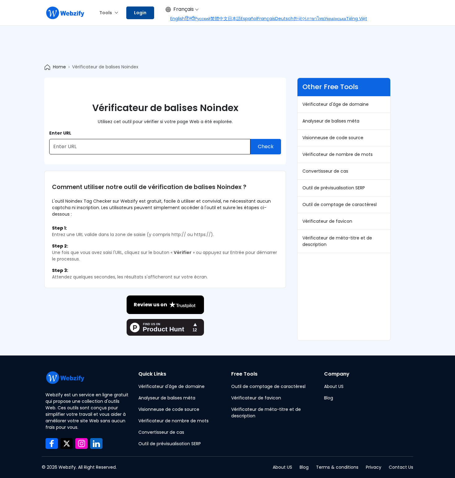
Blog (328, 398)
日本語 (234, 18)
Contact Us (401, 467)
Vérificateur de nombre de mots (337, 154)
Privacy (373, 467)
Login (140, 13)
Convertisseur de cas (325, 171)
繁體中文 (219, 18)
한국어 (299, 18)
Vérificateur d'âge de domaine (335, 104)
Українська (335, 18)
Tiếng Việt (356, 18)
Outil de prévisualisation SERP (333, 188)
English (177, 18)
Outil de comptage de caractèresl (339, 204)
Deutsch (284, 18)
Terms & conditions (337, 467)
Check (266, 146)
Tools (105, 13)
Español (249, 18)
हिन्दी (189, 18)
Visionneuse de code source (332, 138)
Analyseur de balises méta (330, 121)
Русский (202, 18)
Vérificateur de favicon (327, 221)
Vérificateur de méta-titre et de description (337, 241)
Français (183, 9)
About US (334, 386)
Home (59, 67)
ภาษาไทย (315, 18)
